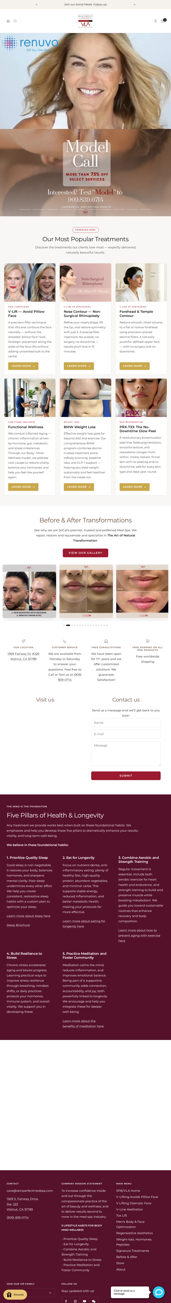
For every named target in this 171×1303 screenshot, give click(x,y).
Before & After (126, 1237)
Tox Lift (121, 1195)
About (120, 1249)
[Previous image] (7, 575)
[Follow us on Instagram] (75, 1281)
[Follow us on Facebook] (66, 1281)
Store (120, 1243)
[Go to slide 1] (64, 605)
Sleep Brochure (18, 905)
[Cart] (162, 21)
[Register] (50, 1272)
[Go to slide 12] (96, 605)
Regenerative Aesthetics (134, 1213)
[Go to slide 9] (88, 605)
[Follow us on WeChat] (93, 1281)
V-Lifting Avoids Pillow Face (137, 1177)
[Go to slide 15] (104, 605)
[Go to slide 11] (93, 605)
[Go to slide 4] (74, 605)
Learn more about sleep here (28, 896)
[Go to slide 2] (68, 605)
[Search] (15, 21)
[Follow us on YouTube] (84, 1281)
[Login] (155, 21)
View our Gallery (85, 532)
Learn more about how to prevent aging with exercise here (139, 915)
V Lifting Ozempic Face (133, 1183)
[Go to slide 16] (107, 605)
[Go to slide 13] (99, 605)
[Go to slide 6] (80, 605)
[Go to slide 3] (72, 605)
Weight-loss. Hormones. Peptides (134, 1221)
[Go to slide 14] (101, 605)
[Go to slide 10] (91, 605)
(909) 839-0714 (18, 1197)
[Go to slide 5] (77, 605)
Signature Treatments (132, 1230)
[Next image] (164, 575)
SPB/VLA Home (128, 1170)
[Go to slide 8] (85, 605)
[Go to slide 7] (82, 605)
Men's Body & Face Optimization (130, 1204)
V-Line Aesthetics (129, 1189)
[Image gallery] (85, 572)
